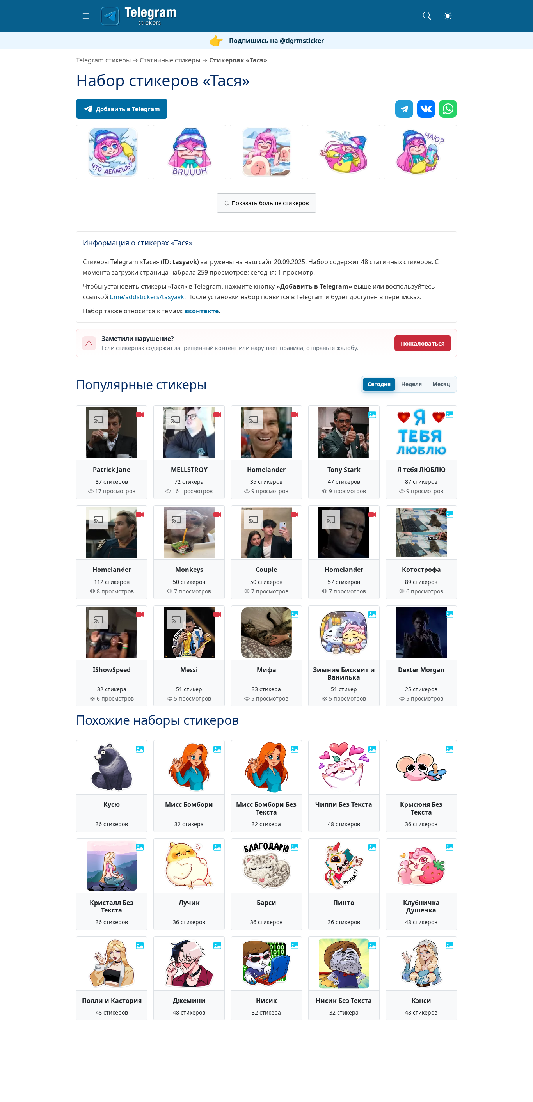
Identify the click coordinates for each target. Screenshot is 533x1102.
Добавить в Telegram (128, 109)
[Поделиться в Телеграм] (404, 109)
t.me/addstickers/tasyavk (147, 297)
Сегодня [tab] (379, 384)
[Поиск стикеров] (427, 16)
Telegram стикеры (103, 60)
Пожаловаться (423, 343)
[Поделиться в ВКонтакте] (426, 109)
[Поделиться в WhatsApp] (448, 109)
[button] (86, 16)
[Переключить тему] (448, 16)
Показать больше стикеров (269, 203)
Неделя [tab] (411, 384)
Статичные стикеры (170, 60)
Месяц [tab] (441, 384)
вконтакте (201, 311)
